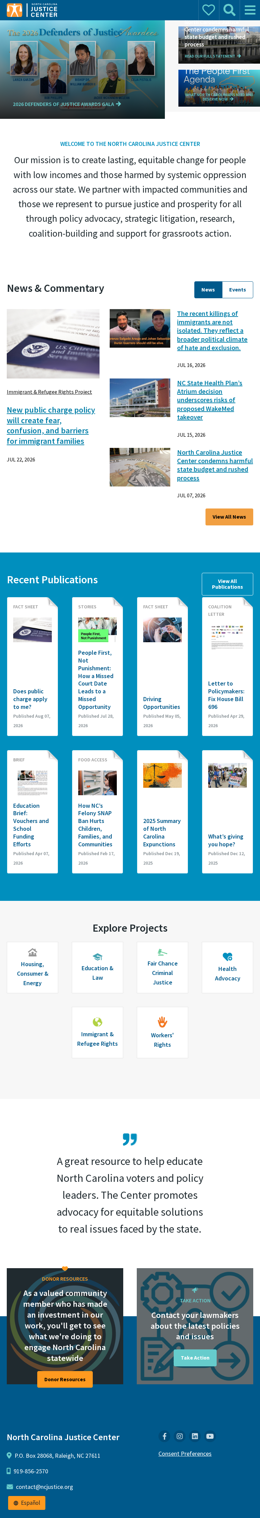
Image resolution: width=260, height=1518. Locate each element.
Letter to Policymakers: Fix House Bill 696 (226, 695)
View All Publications (227, 584)
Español (30, 1502)
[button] (68, 104)
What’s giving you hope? (225, 840)
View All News (229, 516)
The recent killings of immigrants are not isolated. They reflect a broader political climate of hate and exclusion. (212, 330)
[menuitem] (164, 1436)
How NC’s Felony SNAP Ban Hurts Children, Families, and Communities (95, 825)
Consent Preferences (185, 1453)
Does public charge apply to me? (30, 699)
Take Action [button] (195, 1357)
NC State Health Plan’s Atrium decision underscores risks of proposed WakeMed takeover (209, 399)
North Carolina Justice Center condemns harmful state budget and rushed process (215, 465)
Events (237, 289)
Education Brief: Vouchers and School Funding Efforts (31, 825)
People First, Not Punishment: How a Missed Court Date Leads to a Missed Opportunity (95, 680)
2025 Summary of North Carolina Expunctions (162, 832)
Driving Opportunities (161, 703)
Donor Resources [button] (65, 1379)
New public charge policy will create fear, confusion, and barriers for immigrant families (51, 425)
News (208, 289)
